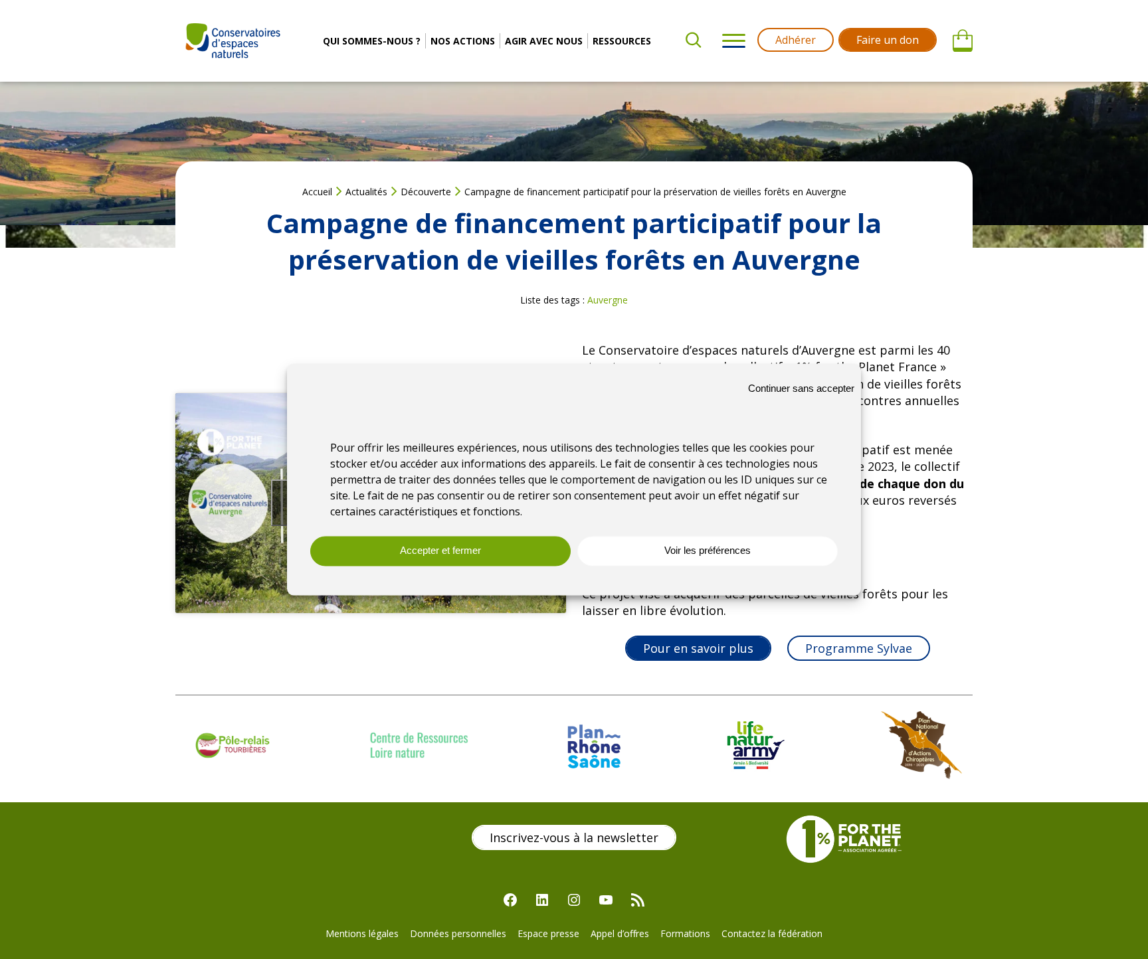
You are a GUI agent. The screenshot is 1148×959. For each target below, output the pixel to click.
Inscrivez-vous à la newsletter (574, 837)
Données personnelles (458, 933)
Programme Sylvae (858, 648)
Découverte (426, 191)
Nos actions (462, 41)
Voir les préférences (707, 551)
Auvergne (607, 300)
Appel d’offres (620, 933)
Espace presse (548, 933)
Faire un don (887, 40)
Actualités (366, 191)
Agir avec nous (544, 41)
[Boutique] (963, 41)
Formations (685, 933)
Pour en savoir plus (698, 648)
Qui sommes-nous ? (372, 41)
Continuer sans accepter (801, 388)
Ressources (622, 41)
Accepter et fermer (440, 551)
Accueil (317, 191)
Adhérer (795, 40)
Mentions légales (362, 933)
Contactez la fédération (771, 933)
